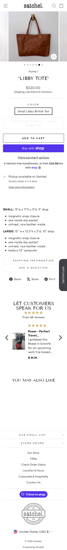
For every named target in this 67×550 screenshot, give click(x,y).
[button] (7, 337)
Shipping (19, 91)
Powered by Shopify (33, 547)
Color (33, 104)
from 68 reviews (33, 317)
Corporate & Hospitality (33, 476)
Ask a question (33, 267)
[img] (33, 313)
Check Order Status (33, 464)
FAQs (33, 458)
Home (32, 71)
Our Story (33, 452)
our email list (32, 434)
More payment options (33, 157)
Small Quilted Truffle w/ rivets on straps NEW (33, 123)
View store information (21, 187)
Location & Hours (33, 470)
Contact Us (33, 482)
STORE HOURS (32, 443)
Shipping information (33, 260)
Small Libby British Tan (33, 111)
